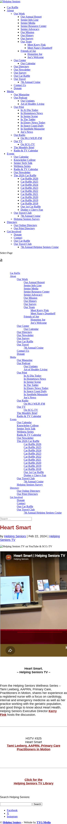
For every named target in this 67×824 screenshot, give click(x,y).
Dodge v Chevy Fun (32, 209)
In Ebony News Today (33, 122)
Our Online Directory (25, 225)
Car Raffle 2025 (29, 181)
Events (10, 153)
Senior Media (28, 22)
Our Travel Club (23, 212)
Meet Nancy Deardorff (39, 47)
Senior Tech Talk (23, 163)
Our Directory (21, 66)
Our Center (20, 60)
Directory (12, 222)
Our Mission (27, 32)
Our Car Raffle (22, 75)
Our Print (19, 106)
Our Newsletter (22, 69)
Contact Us (20, 85)
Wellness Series (22, 166)
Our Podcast (20, 97)
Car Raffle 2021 (29, 194)
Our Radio (19, 135)
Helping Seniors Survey (27, 219)
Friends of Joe (28, 50)
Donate (18, 88)
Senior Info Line (29, 19)
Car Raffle (12, 7)
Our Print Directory (24, 228)
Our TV (18, 141)
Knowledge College (25, 159)
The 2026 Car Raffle (25, 175)
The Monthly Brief (24, 147)
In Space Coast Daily (32, 125)
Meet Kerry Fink (36, 44)
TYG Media (44, 822)
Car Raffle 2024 (29, 184)
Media (10, 91)
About (10, 10)
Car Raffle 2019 (29, 200)
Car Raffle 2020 (29, 197)
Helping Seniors (15, 536)
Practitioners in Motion (33, 749)
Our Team (26, 41)
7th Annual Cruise (30, 82)
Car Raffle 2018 (29, 203)
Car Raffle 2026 (29, 178)
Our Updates (28, 100)
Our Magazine (21, 94)
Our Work (19, 13)
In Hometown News (32, 113)
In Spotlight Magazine (33, 128)
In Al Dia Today (29, 110)
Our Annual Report (31, 16)
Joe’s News (27, 131)
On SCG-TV (28, 144)
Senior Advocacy (30, 29)
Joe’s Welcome (35, 57)
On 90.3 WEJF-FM (31, 138)
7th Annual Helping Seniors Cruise (40, 247)
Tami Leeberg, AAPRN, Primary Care (33, 745)
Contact (18, 237)
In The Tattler (28, 119)
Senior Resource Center (33, 26)
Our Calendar (28, 63)
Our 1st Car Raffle (31, 206)
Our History (27, 35)
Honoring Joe (34, 54)
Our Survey (27, 38)
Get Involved (14, 231)
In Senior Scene (29, 116)
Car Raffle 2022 (29, 191)
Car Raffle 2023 (29, 187)
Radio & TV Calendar (26, 150)
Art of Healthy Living (32, 103)
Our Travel (20, 78)
